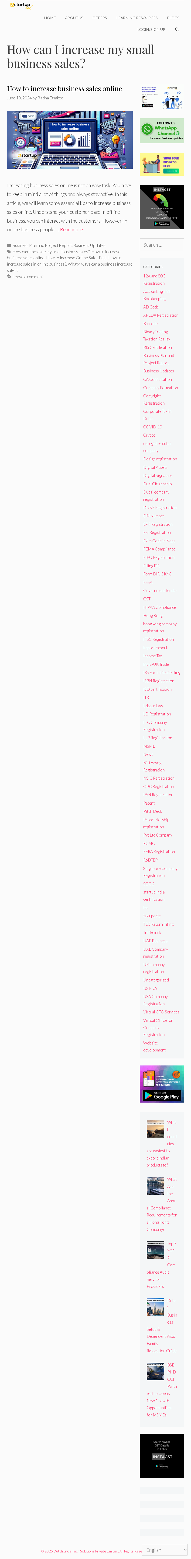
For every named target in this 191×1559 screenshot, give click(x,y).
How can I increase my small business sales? (51, 251)
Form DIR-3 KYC (157, 573)
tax (145, 907)
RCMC (149, 843)
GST (146, 598)
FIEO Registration (158, 557)
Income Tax (152, 655)
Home (50, 17)
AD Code (151, 307)
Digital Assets (155, 467)
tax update (152, 915)
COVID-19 (152, 426)
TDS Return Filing (158, 924)
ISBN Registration (158, 680)
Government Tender (160, 590)
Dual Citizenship (157, 483)
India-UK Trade (156, 664)
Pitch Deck (152, 811)
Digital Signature (157, 475)
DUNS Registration (160, 507)
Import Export (155, 647)
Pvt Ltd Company (157, 835)
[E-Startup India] (22, 6)
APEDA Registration (160, 315)
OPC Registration (158, 786)
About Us (74, 17)
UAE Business (155, 940)
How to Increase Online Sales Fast (76, 257)
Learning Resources (137, 17)
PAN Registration (158, 794)
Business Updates (89, 245)
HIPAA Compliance (159, 607)
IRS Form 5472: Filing (161, 672)
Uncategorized (156, 979)
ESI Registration (157, 532)
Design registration (160, 458)
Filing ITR (151, 565)
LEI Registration (157, 713)
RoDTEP (150, 860)
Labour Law (153, 705)
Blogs (173, 17)
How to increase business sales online (64, 88)
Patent (149, 803)
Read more (71, 229)
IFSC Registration (158, 639)
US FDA (150, 988)
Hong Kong (153, 615)
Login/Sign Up (151, 29)
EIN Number (153, 515)
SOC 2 (148, 883)
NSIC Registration (158, 778)
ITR (146, 697)
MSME (149, 746)
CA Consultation (157, 379)
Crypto (149, 435)
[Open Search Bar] (177, 29)
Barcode (150, 323)
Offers (99, 17)
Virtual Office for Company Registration (158, 1027)
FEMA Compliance (159, 549)
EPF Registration (158, 524)
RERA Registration (159, 851)
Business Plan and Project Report (42, 245)
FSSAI (148, 582)
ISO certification (157, 689)
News (148, 754)
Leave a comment (28, 276)
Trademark (152, 932)
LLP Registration (157, 737)
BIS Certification (157, 347)
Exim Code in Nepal (160, 540)
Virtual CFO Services (161, 1011)
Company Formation (160, 387)
